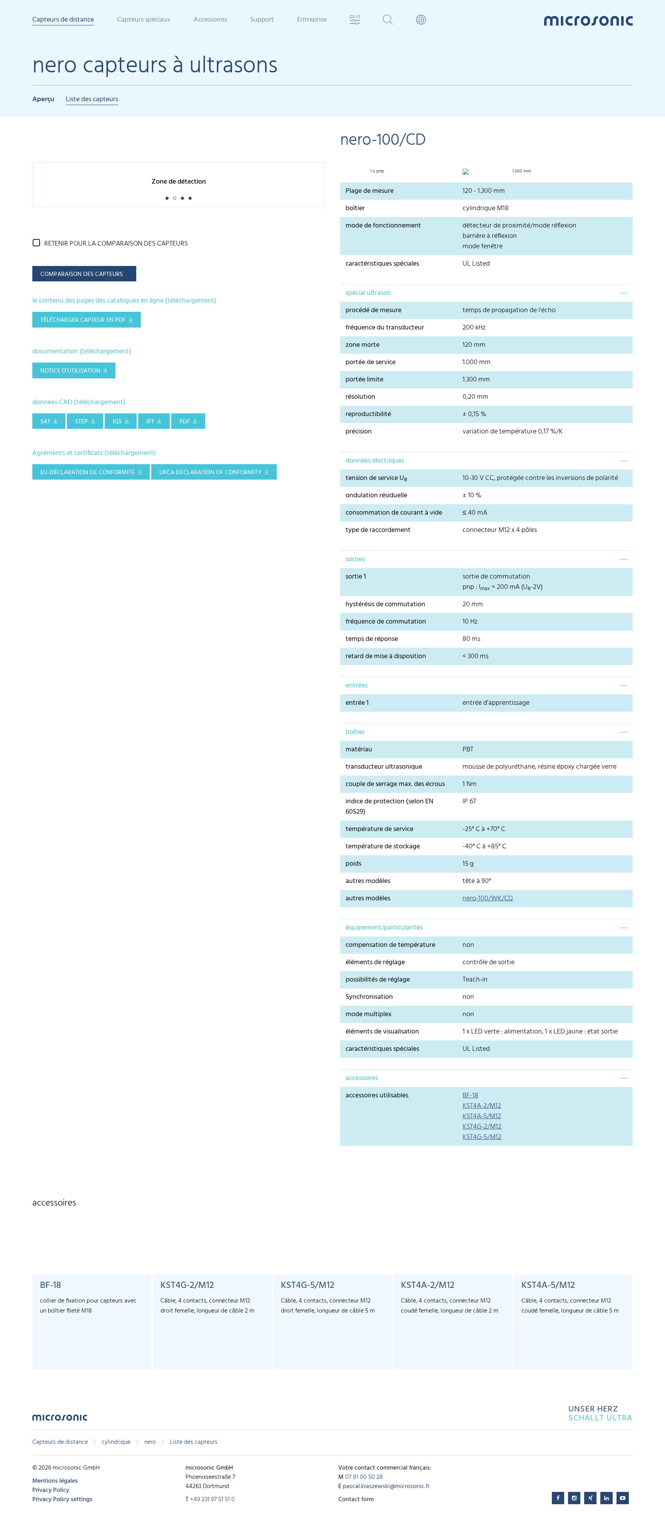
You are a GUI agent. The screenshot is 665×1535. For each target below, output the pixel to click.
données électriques (375, 461)
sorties (355, 559)
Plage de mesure (370, 191)
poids (353, 863)
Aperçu (43, 100)
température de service (379, 829)
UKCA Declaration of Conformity (210, 473)
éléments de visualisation (382, 1031)
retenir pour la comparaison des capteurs (116, 243)
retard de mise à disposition (386, 656)
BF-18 (470, 1095)
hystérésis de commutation (385, 604)
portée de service (371, 362)
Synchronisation (369, 997)
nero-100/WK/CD (488, 898)
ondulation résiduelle (376, 495)
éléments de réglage (375, 962)
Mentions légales (55, 1481)
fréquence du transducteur (385, 327)
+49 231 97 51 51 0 (212, 1500)
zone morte (362, 345)
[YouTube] (623, 1498)
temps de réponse (372, 639)
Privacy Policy (50, 1490)
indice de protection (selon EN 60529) (389, 807)
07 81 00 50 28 (364, 1477)
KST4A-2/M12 (482, 1106)
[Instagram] (574, 1498)
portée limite (364, 379)
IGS (117, 422)
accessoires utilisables (377, 1095)
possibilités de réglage (378, 979)
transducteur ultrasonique (384, 767)
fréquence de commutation (386, 621)
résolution (360, 397)
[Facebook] (558, 1498)
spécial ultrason (368, 293)
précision (359, 431)
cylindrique (116, 1442)
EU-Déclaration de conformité (87, 473)
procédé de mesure (373, 310)
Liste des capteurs (92, 100)
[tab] (486, 293)
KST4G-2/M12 (482, 1126)
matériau (359, 749)
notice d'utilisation (70, 371)
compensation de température (390, 945)
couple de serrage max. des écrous (395, 784)
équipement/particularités (384, 928)
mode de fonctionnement (383, 225)
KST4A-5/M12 (482, 1116)
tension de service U (376, 478)
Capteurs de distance (60, 1442)
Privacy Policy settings (62, 1500)
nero (150, 1442)
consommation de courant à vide (394, 512)
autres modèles (368, 881)
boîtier (355, 208)
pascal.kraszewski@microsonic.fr (386, 1486)
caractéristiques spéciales (382, 263)
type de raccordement (378, 530)
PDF (184, 422)
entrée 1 (357, 703)
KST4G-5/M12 (482, 1137)
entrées (357, 686)
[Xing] (590, 1498)
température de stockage (383, 846)
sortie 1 (356, 576)
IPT (150, 422)
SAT (45, 422)
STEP (81, 422)
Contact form (356, 1500)
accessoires (362, 1078)
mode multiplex (369, 1014)
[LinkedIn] (606, 1498)
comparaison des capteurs (81, 274)
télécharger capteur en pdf (83, 320)
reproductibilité (368, 414)
